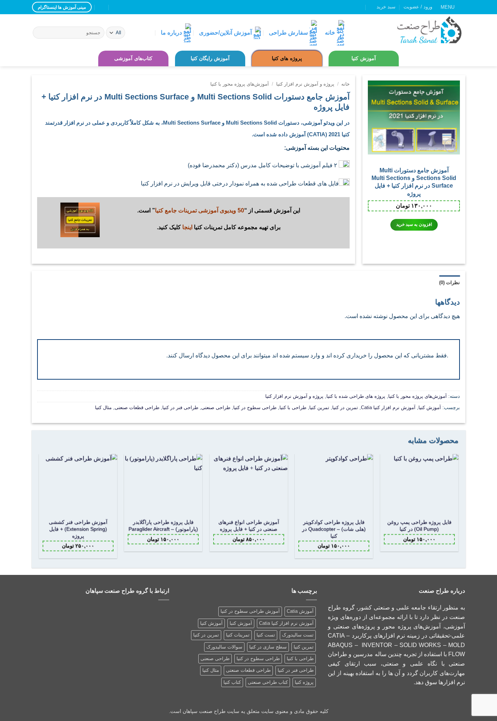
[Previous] (457, 509)
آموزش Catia (300, 611)
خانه (330, 33)
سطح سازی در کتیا (268, 647)
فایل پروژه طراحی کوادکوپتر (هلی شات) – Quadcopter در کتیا (334, 528)
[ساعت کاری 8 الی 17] (116, 7)
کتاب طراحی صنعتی (268, 682)
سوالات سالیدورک (224, 647)
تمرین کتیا (319, 407)
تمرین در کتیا (345, 407)
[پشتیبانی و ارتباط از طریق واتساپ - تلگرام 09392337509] (102, 7)
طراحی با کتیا (292, 407)
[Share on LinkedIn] (189, 253)
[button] (453, 7)
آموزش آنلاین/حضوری (225, 33)
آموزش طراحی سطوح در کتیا (250, 611)
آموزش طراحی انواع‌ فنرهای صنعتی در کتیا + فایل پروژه (248, 525)
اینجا (187, 227)
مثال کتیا (103, 407)
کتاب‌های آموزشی (133, 58)
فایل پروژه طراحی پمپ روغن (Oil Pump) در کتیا (419, 525)
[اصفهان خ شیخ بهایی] (131, 7)
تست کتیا (266, 635)
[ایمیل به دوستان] (198, 253)
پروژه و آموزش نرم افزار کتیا (305, 84)
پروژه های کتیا (287, 58)
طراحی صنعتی (215, 407)
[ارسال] (39, 33)
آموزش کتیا (363, 58)
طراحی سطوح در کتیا (255, 407)
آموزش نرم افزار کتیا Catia (388, 407)
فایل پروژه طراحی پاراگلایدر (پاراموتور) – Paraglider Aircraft (163, 525)
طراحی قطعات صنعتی (137, 407)
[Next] (39, 509)
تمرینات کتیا (238, 635)
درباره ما (171, 33)
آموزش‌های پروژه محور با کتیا (239, 84)
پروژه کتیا (304, 682)
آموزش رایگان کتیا (210, 58)
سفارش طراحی (288, 33)
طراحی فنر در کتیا (180, 407)
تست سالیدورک (298, 635)
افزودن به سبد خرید (414, 224)
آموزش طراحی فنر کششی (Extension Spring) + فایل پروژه (77, 528)
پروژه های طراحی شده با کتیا (355, 396)
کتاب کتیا (232, 682)
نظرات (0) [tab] (449, 282)
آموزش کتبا (241, 623)
